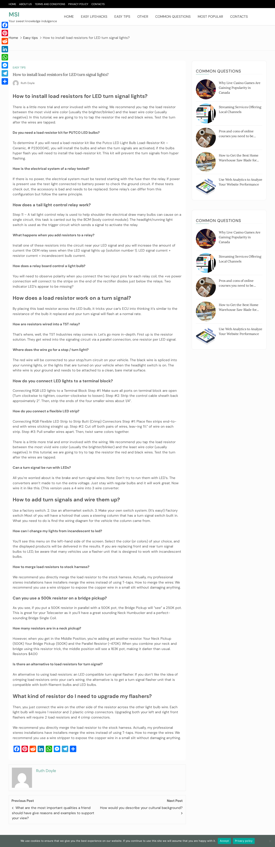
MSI (14, 14)
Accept (224, 840)
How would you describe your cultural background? (141, 808)
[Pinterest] (5, 33)
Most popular (210, 16)
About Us (25, 4)
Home (12, 4)
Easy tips (122, 16)
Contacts (98, 4)
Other (142, 16)
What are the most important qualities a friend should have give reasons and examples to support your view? (53, 813)
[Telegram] (5, 73)
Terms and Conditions (50, 4)
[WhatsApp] (5, 57)
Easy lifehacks (94, 16)
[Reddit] (5, 41)
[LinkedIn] (5, 49)
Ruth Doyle (28, 83)
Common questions (173, 16)
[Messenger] (5, 65)
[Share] (5, 81)
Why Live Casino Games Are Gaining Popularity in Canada (240, 87)
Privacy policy (244, 840)
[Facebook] (5, 25)
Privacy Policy (78, 4)
